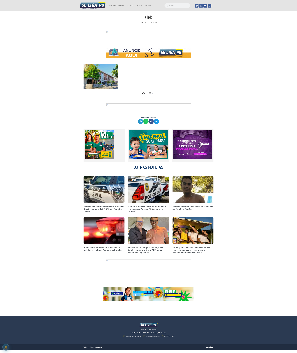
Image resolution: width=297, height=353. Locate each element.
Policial (121, 6)
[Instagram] (201, 6)
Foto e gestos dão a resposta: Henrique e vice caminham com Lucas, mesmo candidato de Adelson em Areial (191, 250)
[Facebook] (197, 6)
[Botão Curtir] (143, 93)
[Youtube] (205, 6)
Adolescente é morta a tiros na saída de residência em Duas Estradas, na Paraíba (103, 248)
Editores (148, 6)
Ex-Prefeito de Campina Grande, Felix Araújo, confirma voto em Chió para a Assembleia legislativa (145, 250)
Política (130, 6)
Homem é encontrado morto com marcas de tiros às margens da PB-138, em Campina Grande (104, 209)
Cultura (139, 6)
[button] (140, 121)
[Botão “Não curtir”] (149, 93)
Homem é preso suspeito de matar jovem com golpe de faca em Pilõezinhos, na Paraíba (147, 209)
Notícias (112, 6)
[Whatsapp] (209, 6)
